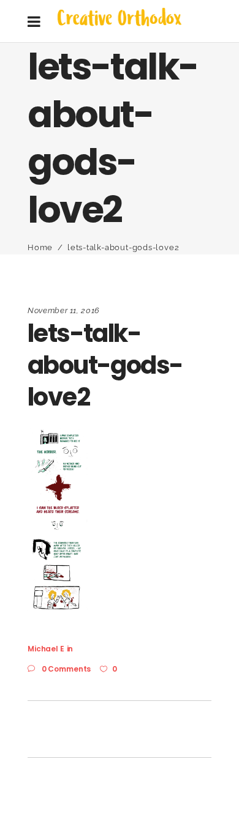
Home (40, 247)
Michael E (46, 648)
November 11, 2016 (64, 310)
